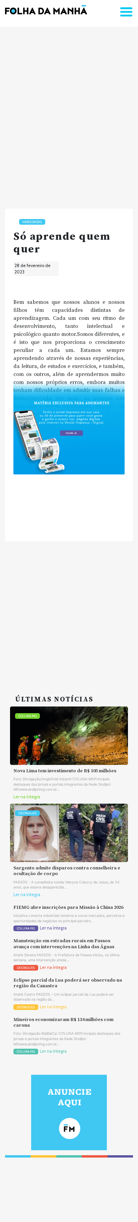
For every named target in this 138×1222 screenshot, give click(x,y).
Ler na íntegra (26, 796)
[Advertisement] (69, 115)
